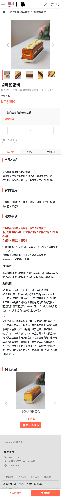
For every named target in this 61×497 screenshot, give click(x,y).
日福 (18, 483)
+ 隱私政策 (46, 476)
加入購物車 (15, 493)
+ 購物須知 (21, 476)
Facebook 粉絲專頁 (13, 441)
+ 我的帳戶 (9, 476)
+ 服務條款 (34, 476)
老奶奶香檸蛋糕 (30, 411)
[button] (53, 45)
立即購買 (45, 493)
